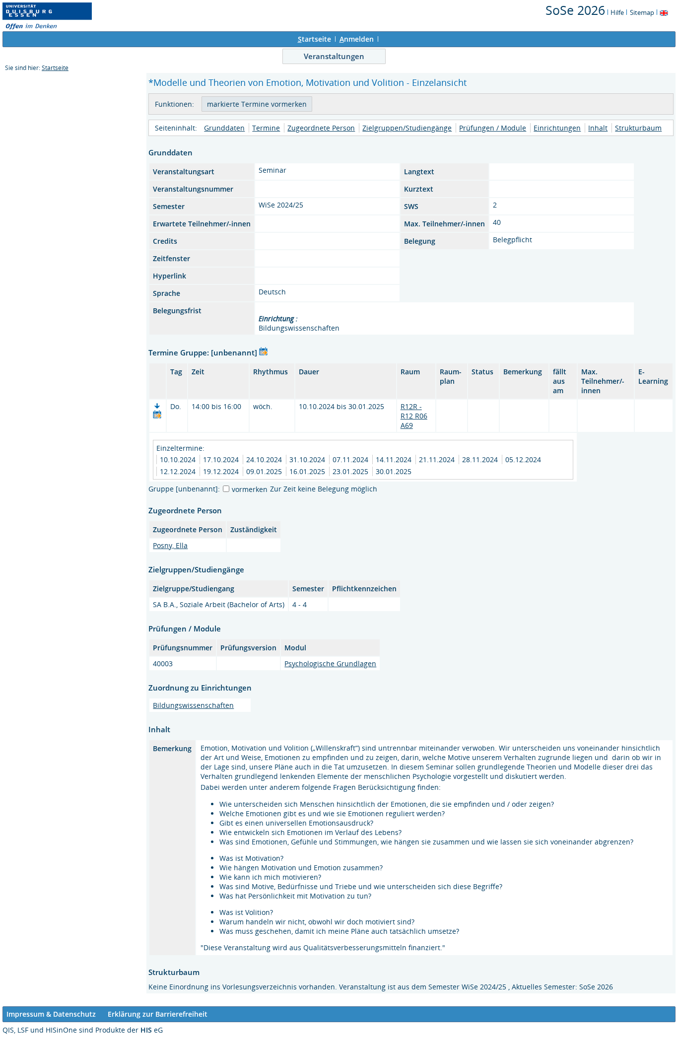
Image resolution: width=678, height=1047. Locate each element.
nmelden (356, 39)
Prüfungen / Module (492, 128)
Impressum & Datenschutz (51, 1014)
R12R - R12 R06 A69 (414, 416)
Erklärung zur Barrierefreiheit (157, 1014)
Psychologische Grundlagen (330, 663)
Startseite (55, 67)
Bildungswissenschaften (193, 705)
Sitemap (642, 12)
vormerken (250, 489)
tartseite (314, 39)
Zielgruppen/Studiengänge (407, 128)
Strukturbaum (638, 128)
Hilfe (617, 12)
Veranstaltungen (334, 56)
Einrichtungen (557, 128)
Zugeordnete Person (321, 128)
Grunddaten (224, 128)
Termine (266, 128)
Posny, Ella (170, 545)
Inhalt (598, 128)
